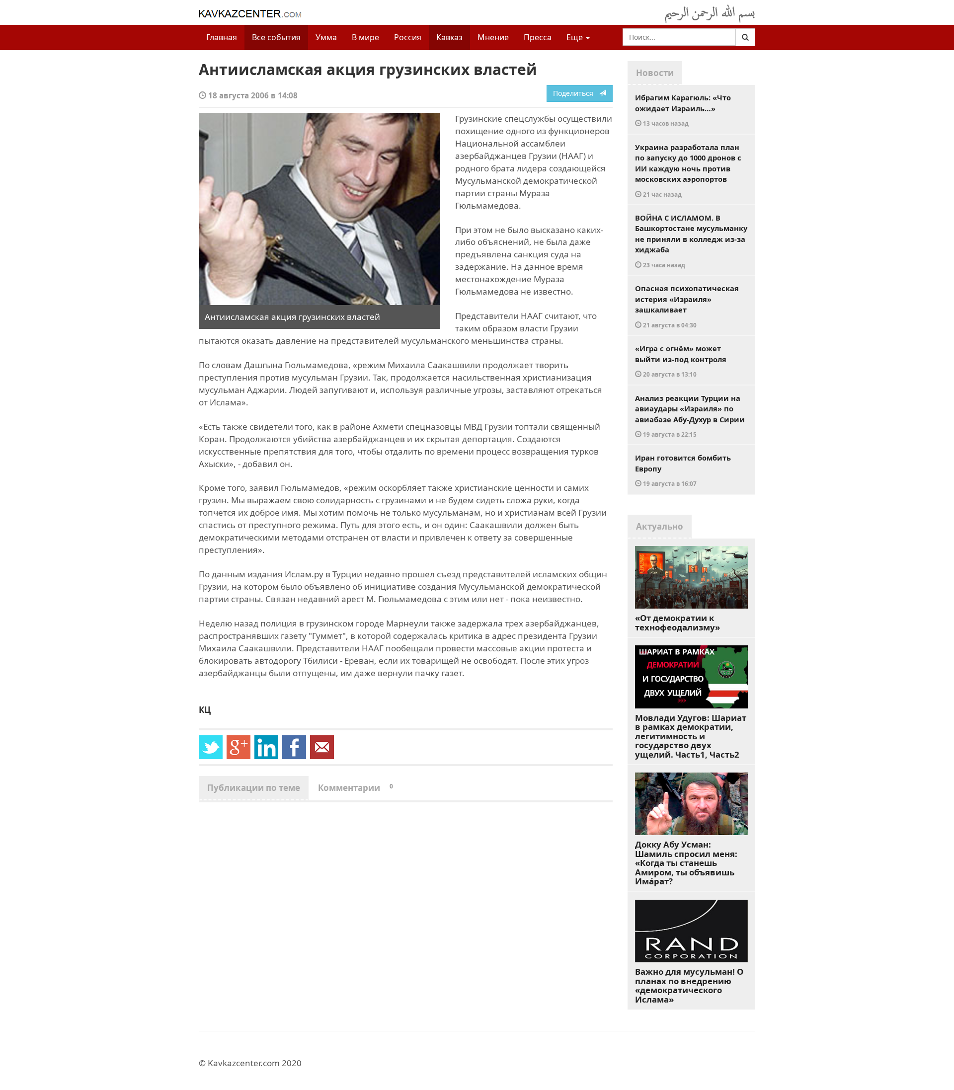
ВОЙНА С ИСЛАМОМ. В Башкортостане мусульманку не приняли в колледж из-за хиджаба (691, 241)
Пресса (538, 37)
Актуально (659, 526)
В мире (365, 37)
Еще (575, 37)
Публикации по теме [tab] (253, 787)
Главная (221, 37)
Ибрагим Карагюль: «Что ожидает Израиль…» (683, 109)
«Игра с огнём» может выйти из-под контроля (680, 360)
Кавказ (449, 37)
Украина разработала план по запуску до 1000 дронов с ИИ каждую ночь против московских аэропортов (688, 170)
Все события (276, 37)
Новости (655, 72)
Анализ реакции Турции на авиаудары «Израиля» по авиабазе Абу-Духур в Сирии (690, 416)
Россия (407, 37)
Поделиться (576, 93)
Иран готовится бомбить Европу (683, 470)
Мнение (493, 37)
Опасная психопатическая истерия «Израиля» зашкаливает (687, 306)
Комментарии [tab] (355, 787)
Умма (326, 37)
